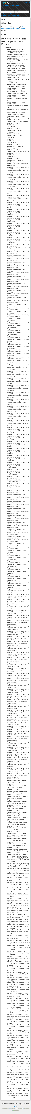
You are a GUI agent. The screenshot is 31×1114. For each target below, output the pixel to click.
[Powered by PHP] (12, 1108)
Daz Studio (3, 16)
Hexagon (14, 16)
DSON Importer (13, 14)
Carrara (9, 16)
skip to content (27, 2)
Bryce (18, 16)
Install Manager (4, 14)
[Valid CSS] (25, 1108)
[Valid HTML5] (19, 1108)
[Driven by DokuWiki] (15, 1110)
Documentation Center (11, 5)
